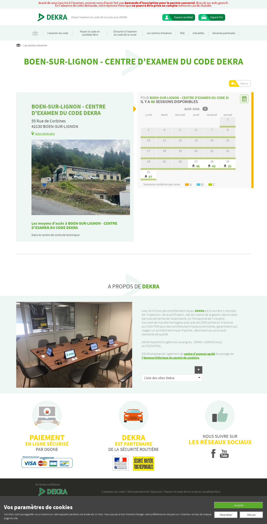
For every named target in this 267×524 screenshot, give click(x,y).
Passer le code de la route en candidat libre (192, 491)
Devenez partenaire (223, 33)
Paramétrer (226, 515)
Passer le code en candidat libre (90, 33)
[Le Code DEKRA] (52, 17)
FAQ (182, 33)
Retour (244, 83)
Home (18, 45)
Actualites (198, 33)
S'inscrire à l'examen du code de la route (125, 33)
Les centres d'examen (159, 33)
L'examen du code (57, 33)
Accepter (239, 505)
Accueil (35, 32)
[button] (172, 370)
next (205, 109)
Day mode (196, 164)
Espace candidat (183, 17)
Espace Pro (216, 17)
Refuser (251, 515)
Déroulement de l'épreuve (145, 491)
